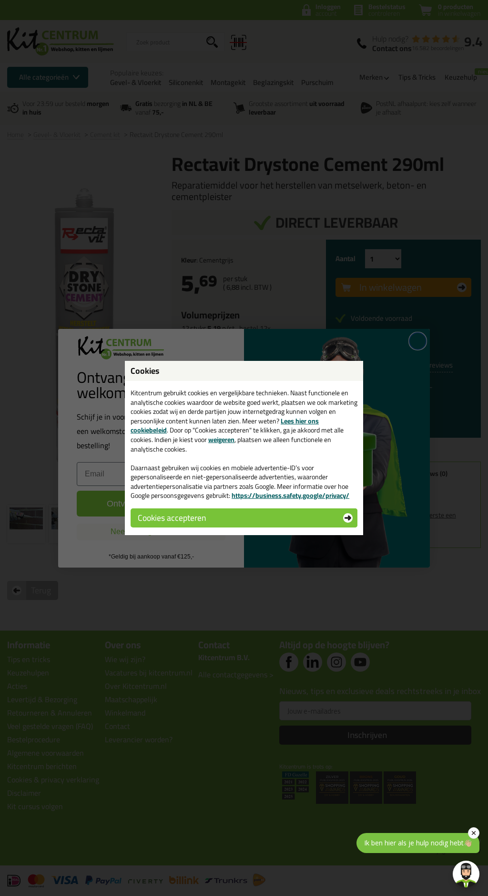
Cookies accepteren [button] (172, 518)
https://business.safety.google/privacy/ (290, 495)
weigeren (221, 439)
